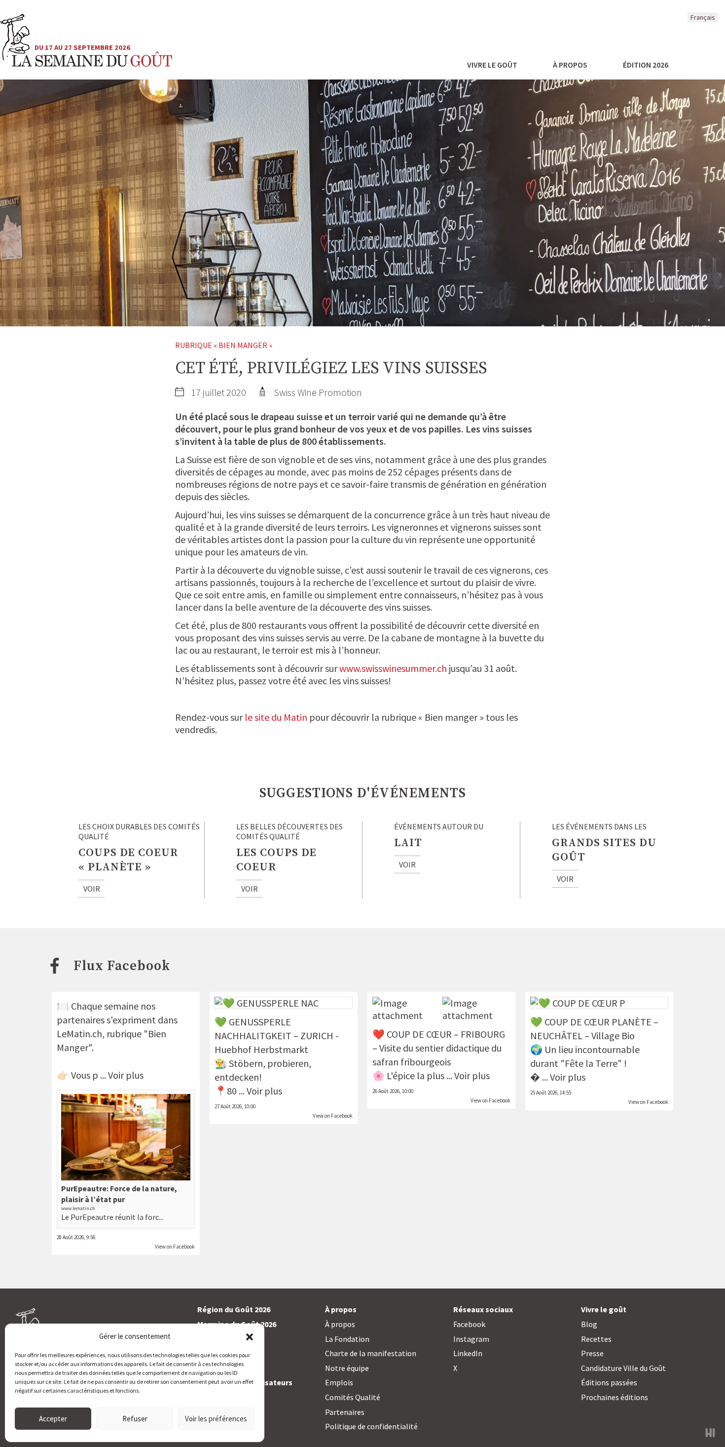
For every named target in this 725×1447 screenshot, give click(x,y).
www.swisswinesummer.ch (393, 668)
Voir (91, 889)
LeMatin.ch (79, 1033)
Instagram (471, 1339)
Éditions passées (609, 1382)
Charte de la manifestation (370, 1353)
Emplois (339, 1382)
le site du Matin (276, 717)
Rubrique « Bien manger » (223, 345)
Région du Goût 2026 (233, 1309)
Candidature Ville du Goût (623, 1368)
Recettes (596, 1339)
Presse (592, 1353)
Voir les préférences (216, 1418)
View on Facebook (175, 1246)
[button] (249, 1336)
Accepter (53, 1418)
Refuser (134, 1418)
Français (702, 17)
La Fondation (347, 1339)
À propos (340, 1324)
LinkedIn (467, 1353)
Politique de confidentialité (371, 1426)
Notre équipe (347, 1368)
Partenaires (344, 1412)
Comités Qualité (352, 1397)
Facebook (469, 1324)
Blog (589, 1324)
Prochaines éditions (614, 1397)
